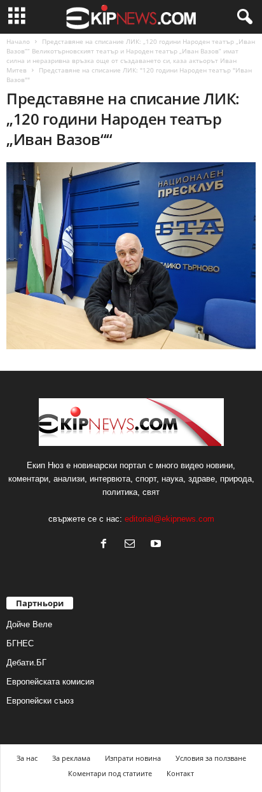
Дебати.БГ (26, 662)
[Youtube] (157, 545)
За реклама (71, 758)
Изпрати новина (133, 758)
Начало (18, 41)
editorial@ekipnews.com (169, 519)
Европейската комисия (50, 681)
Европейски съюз (40, 700)
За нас (27, 758)
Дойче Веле (29, 624)
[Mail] (133, 545)
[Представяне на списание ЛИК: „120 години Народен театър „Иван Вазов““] (131, 255)
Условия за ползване (211, 758)
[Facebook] (106, 545)
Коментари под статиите (110, 773)
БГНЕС (20, 643)
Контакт (180, 773)
